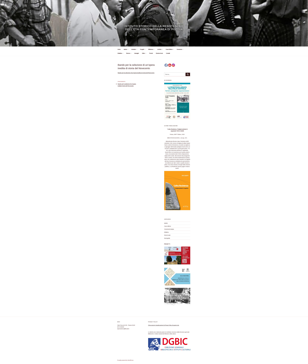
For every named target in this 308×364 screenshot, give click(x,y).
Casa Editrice (169, 49)
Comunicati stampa (169, 229)
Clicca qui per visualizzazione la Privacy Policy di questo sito (163, 325)
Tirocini (151, 53)
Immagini (136, 53)
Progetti (142, 49)
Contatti (168, 53)
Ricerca (128, 53)
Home (119, 49)
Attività (166, 223)
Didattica (120, 53)
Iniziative (133, 49)
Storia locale (167, 235)
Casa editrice (167, 226)
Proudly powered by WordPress (125, 360)
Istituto (125, 49)
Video (143, 53)
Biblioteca (150, 49)
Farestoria (179, 49)
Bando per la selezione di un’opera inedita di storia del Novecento (136, 73)
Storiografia (167, 238)
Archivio (159, 49)
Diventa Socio (159, 53)
